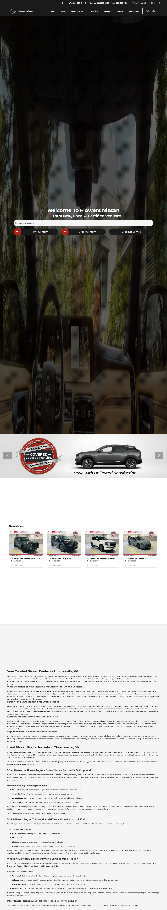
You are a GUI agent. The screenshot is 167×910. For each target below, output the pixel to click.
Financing (94, 11)
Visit (124, 762)
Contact (120, 11)
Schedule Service (131, 231)
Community (134, 11)
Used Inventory (80, 231)
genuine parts (94, 762)
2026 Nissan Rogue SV (60, 558)
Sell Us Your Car (77, 11)
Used (63, 11)
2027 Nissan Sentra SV (136, 558)
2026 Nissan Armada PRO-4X (25, 558)
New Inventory (32, 231)
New (52, 11)
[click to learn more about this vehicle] (26, 543)
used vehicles (69, 762)
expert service (81, 762)
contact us (133, 762)
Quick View (18, 565)
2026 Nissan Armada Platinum (102, 558)
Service (107, 11)
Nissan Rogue (19, 752)
